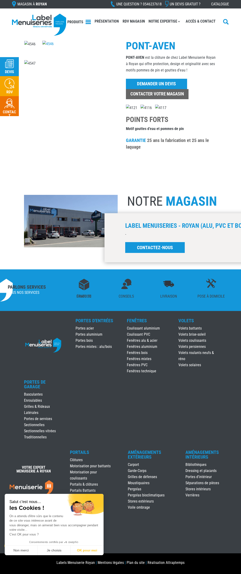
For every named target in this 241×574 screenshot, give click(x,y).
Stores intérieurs (198, 489)
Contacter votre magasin (157, 94)
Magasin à (32, 4)
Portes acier (85, 328)
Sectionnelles (34, 425)
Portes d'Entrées (94, 320)
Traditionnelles (35, 437)
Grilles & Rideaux (37, 406)
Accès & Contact (201, 21)
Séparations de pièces (202, 483)
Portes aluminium (89, 334)
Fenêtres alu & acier (142, 340)
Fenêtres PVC (137, 365)
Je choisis (54, 550)
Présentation (107, 21)
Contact (9, 114)
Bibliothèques (195, 464)
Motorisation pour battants (90, 466)
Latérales (31, 412)
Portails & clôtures (84, 484)
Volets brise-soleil (192, 334)
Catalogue (220, 4)
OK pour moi (87, 550)
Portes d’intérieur (198, 477)
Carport (133, 464)
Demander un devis (156, 83)
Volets (186, 320)
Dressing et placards (201, 470)
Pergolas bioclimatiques (146, 495)
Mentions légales (111, 562)
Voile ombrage (139, 507)
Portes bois (84, 340)
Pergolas (134, 489)
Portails (79, 452)
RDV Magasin (134, 21)
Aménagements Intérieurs (202, 454)
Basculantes (33, 394)
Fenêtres (137, 320)
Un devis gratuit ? (185, 4)
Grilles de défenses (142, 477)
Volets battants (190, 328)
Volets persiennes (192, 346)
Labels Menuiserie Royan (75, 562)
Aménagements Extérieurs (144, 454)
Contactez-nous (155, 247)
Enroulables (33, 400)
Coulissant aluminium (143, 328)
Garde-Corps (137, 470)
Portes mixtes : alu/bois (94, 346)
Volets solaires (189, 365)
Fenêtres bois (137, 352)
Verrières (192, 495)
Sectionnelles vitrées (40, 431)
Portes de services (38, 419)
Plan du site (136, 562)
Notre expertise (163, 21)
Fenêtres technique (141, 371)
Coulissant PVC (138, 334)
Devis (9, 72)
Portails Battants (83, 490)
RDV (9, 92)
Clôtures (76, 460)
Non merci (21, 550)
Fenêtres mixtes (139, 359)
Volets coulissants (192, 340)
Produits (75, 22)
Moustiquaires (138, 483)
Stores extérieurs (141, 501)
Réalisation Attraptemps (166, 562)
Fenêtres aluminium (142, 346)
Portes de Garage (35, 384)
